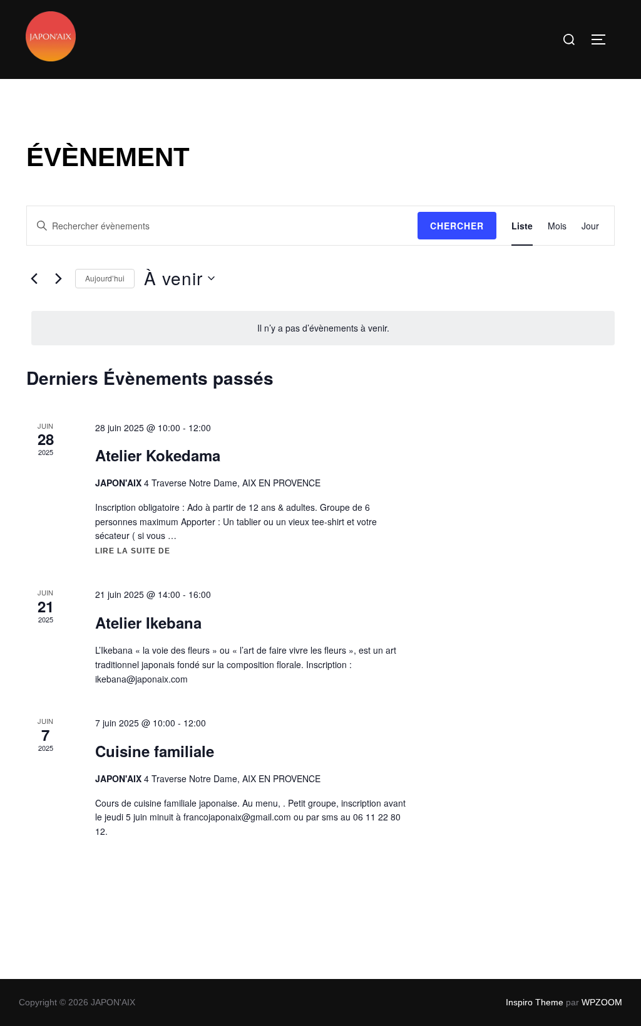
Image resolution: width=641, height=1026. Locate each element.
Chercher (457, 225)
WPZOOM (602, 1002)
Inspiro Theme (534, 1002)
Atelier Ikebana (148, 622)
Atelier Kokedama (157, 455)
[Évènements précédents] (33, 278)
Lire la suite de (132, 551)
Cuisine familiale (154, 751)
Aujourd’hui (105, 278)
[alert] (323, 328)
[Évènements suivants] (58, 278)
